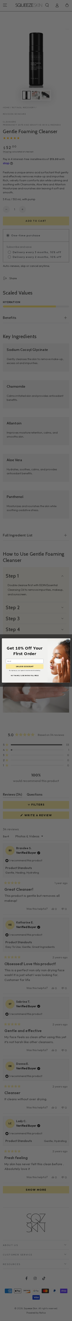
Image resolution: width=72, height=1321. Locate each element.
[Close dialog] (68, 640)
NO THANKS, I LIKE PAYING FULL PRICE (25, 675)
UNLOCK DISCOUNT (24, 667)
